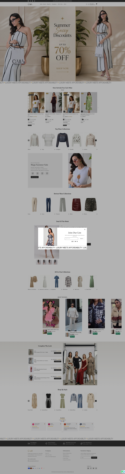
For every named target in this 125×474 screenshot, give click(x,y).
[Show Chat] (122, 471)
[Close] (85, 229)
